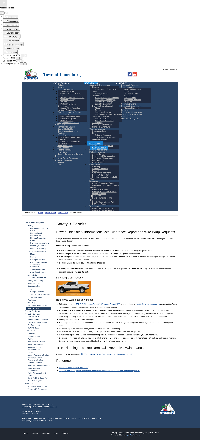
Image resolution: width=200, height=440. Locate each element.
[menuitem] (69, 94)
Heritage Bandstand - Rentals (39, 365)
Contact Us (173, 70)
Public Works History (36, 344)
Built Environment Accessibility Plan (34, 348)
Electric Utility (63, 212)
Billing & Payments (37, 291)
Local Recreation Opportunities (34, 369)
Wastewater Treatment (36, 341)
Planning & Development (37, 251)
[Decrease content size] (22, 55)
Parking (30, 339)
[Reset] (2, 13)
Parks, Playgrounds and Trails (37, 374)
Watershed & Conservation (38, 389)
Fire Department (34, 325)
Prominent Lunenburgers (39, 243)
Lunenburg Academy (38, 248)
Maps (32, 254)
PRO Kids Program (35, 380)
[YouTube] (135, 74)
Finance (31, 289)
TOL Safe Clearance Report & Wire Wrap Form (98, 304)
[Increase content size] (25, 55)
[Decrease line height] (18, 61)
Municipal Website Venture (132, 435)
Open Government (35, 297)
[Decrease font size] (17, 58)
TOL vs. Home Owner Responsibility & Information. (108, 354)
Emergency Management (37, 322)
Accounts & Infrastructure (37, 305)
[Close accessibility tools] (6, 13)
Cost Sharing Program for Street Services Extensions (40, 264)
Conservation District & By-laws (39, 229)
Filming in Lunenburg (35, 280)
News (56, 433)
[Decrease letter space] (21, 63)
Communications (34, 286)
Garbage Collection (35, 336)
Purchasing (32, 300)
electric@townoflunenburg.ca (148, 304)
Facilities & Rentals (35, 362)
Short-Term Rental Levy (39, 272)
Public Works (30, 330)
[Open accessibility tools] (3, 3)
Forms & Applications (33, 311)
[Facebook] (130, 74)
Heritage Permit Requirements (36, 234)
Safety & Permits (34, 308)
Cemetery (31, 333)
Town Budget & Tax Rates (40, 294)
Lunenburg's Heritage (38, 245)
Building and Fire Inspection (38, 319)
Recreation (29, 352)
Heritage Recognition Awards (38, 239)
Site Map (35, 433)
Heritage (31, 225)
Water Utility (29, 383)
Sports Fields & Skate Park (38, 378)
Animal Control (33, 316)
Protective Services (32, 314)
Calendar (65, 433)
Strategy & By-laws (37, 259)
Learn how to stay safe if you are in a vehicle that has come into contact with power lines (100, 370)
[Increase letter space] (25, 63)
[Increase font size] (20, 58)
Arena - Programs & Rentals (38, 355)
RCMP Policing (33, 328)
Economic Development (37, 277)
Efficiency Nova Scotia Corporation (73, 367)
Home (165, 70)
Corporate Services (32, 283)
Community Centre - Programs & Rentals (35, 358)
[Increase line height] (22, 61)
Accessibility (32, 275)
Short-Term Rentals (37, 269)
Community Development (34, 222)
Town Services (50, 212)
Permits (33, 257)
